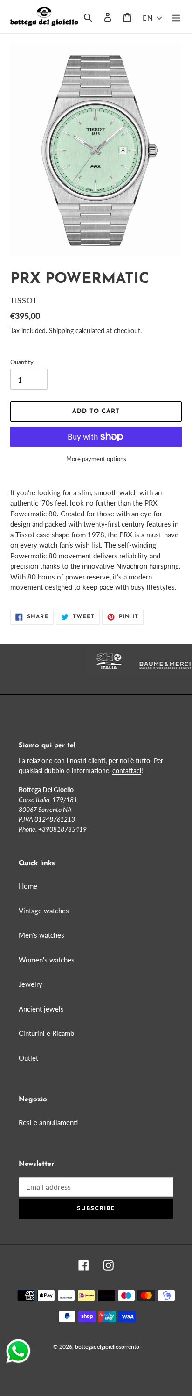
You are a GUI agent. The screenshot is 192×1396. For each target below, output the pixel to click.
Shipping (61, 330)
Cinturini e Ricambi (47, 1033)
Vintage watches (44, 910)
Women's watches (47, 959)
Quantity (22, 362)
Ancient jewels (41, 1009)
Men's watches (41, 935)
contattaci (126, 770)
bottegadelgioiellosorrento (107, 1346)
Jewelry (30, 984)
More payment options (96, 459)
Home (28, 886)
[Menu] (176, 17)
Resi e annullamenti (48, 1122)
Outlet (28, 1058)
